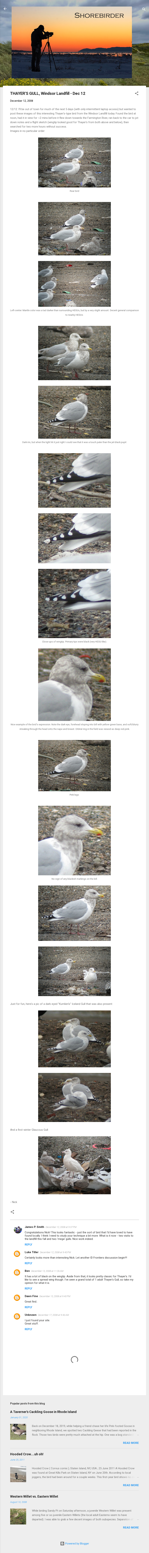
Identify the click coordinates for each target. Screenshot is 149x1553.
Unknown (31, 1315)
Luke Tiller (32, 1252)
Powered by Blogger (77, 1543)
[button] (136, 94)
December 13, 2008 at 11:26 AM (47, 1271)
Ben (27, 1271)
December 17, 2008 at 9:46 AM (53, 1315)
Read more (131, 1443)
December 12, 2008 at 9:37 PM (61, 1227)
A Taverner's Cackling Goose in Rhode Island (43, 1412)
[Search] (144, 9)
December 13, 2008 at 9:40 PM (54, 1296)
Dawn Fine (31, 1296)
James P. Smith (34, 1227)
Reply (28, 1244)
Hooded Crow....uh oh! (26, 1454)
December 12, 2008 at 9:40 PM (55, 1252)
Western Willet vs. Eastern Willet (34, 1496)
